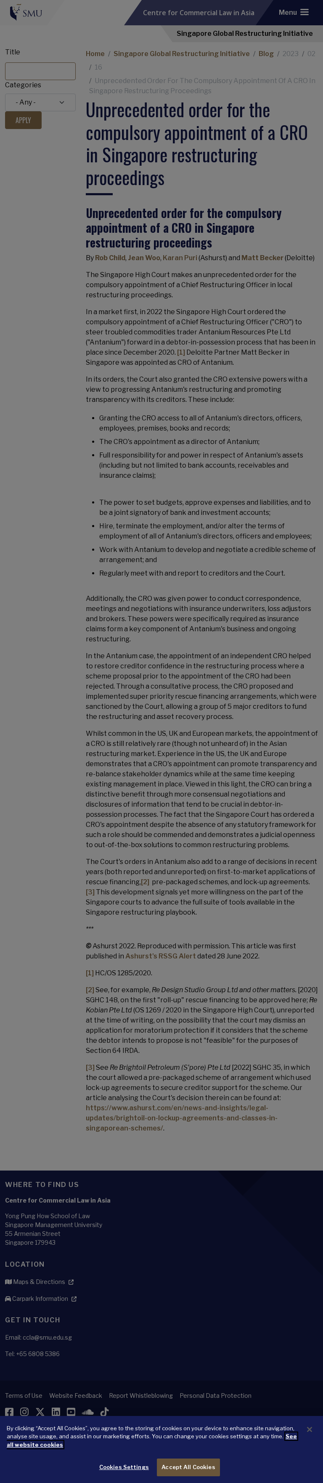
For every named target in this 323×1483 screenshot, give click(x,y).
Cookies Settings (124, 1467)
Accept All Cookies (188, 1467)
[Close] (309, 1429)
